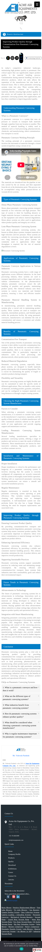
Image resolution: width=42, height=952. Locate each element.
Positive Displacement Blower (24, 908)
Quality (11, 861)
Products (11, 858)
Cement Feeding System (10, 912)
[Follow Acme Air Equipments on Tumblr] (8, 897)
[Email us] (21, 23)
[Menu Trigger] (37, 4)
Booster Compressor (15, 927)
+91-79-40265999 (14, 836)
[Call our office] (21, 28)
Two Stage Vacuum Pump (22, 922)
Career (10, 872)
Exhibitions (12, 869)
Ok (21, 949)
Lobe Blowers (28, 929)
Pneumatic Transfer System (11, 929)
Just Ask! (20, 34)
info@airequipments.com (16, 840)
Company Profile (14, 854)
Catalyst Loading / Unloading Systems (16, 915)
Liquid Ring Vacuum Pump (18, 920)
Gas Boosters (34, 910)
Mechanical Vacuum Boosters (22, 917)
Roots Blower (7, 908)
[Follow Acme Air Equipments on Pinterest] (14, 897)
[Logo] (21, 7)
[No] (39, 946)
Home (10, 851)
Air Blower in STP (24, 931)
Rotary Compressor (32, 927)
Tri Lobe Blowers (20, 910)
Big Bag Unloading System (24, 924)
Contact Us (12, 876)
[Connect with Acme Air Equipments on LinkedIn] (18, 897)
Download (12, 865)
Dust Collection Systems (30, 912)
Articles (11, 880)
